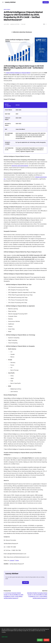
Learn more (4, 636)
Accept (40, 640)
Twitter (17, 560)
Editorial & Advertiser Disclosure (22, 32)
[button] (3, 2)
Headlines (45, 2)
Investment (7, 9)
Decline (46, 640)
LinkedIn (12, 560)
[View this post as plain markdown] (44, 24)
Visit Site (25, 582)
